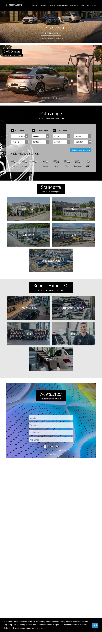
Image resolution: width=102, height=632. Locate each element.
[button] (7, 74)
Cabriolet (35, 166)
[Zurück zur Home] (14, 5)
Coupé (45, 166)
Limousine (14, 166)
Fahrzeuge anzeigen (81, 150)
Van (66, 166)
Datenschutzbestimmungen (45, 450)
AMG (88, 166)
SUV (56, 166)
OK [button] (95, 625)
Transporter (77, 166)
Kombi (24, 166)
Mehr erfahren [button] (38, 628)
